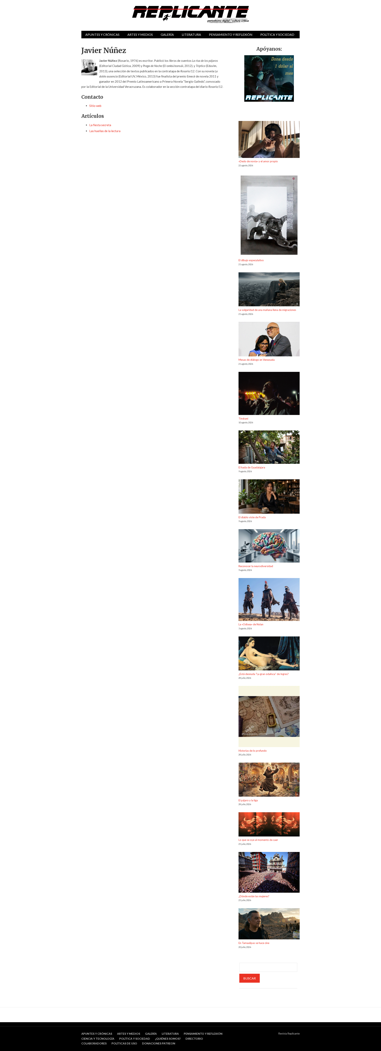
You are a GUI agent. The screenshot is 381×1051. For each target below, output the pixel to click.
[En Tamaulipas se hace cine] (269, 924)
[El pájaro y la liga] (269, 780)
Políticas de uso (124, 1043)
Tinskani (243, 418)
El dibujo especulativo (251, 260)
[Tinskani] (269, 394)
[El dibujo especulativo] (269, 215)
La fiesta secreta (100, 125)
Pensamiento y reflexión (230, 34)
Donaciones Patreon (158, 1043)
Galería (167, 34)
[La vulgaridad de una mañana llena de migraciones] (269, 290)
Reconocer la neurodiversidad (256, 566)
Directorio (194, 1038)
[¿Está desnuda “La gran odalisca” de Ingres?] (269, 654)
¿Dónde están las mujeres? (254, 896)
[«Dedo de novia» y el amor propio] (269, 140)
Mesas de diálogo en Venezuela (257, 359)
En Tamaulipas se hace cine (254, 943)
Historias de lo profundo (253, 750)
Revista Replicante (289, 1033)
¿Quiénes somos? (168, 1038)
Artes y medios (140, 34)
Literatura (191, 34)
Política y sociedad (277, 34)
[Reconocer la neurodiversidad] (269, 546)
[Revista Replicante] (190, 14)
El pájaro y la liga (248, 800)
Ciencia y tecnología (97, 1038)
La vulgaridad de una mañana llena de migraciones (267, 309)
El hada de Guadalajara (252, 467)
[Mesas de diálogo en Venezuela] (269, 340)
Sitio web (95, 105)
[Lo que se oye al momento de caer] (269, 825)
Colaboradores (94, 1043)
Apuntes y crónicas (102, 34)
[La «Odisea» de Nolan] (269, 600)
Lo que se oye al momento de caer (258, 839)
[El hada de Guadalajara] (269, 447)
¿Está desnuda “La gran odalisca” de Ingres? (264, 674)
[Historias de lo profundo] (269, 717)
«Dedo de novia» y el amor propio (258, 161)
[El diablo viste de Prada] (269, 497)
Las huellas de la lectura (104, 131)
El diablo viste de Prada (252, 517)
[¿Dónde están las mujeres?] (269, 873)
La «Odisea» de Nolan (251, 624)
